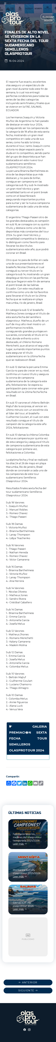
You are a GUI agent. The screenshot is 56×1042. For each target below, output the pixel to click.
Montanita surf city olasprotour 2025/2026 (26, 873)
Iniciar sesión (49, 18)
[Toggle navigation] (5, 3)
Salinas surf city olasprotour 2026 (23, 906)
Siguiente (26, 990)
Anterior (29, 982)
